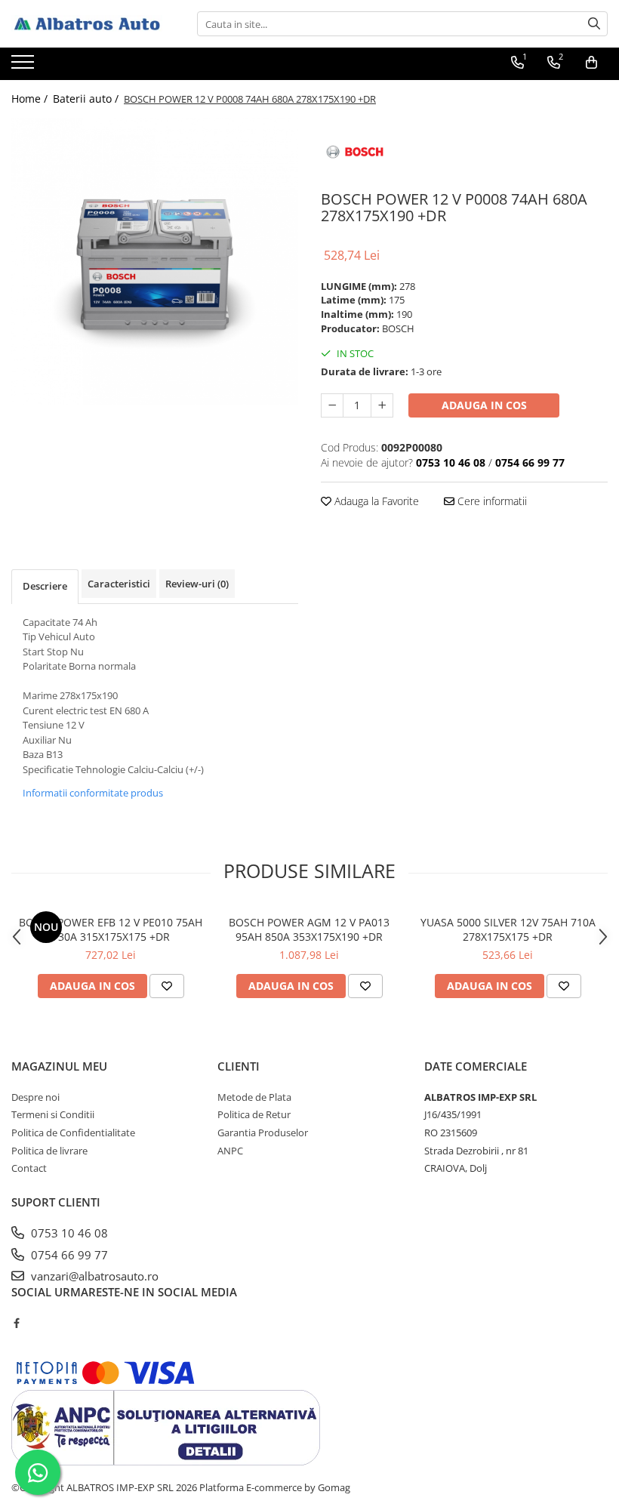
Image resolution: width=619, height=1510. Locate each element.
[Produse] (24, 66)
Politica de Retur (254, 1114)
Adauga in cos (484, 405)
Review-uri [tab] (197, 583)
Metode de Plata (254, 1097)
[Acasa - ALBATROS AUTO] (86, 24)
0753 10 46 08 (68, 1232)
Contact (29, 1168)
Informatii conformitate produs (93, 793)
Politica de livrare (49, 1150)
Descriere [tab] (45, 586)
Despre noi (35, 1097)
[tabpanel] (154, 261)
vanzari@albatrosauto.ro (93, 1276)
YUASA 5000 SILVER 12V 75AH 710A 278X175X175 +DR (508, 929)
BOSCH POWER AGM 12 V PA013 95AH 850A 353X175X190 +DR (309, 929)
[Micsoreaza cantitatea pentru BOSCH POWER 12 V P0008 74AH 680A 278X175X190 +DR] (332, 405)
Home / (31, 98)
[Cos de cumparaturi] (591, 63)
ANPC (230, 1150)
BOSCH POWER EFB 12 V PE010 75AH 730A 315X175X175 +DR (110, 929)
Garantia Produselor (262, 1132)
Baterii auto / (87, 98)
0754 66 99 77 (68, 1254)
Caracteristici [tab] (119, 583)
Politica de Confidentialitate (73, 1132)
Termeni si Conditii (52, 1114)
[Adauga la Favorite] (166, 986)
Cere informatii (490, 501)
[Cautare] (594, 23)
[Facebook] (16, 1323)
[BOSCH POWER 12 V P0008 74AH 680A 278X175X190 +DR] (154, 261)
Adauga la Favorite (375, 501)
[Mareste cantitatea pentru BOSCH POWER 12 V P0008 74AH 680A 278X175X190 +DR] (382, 405)
